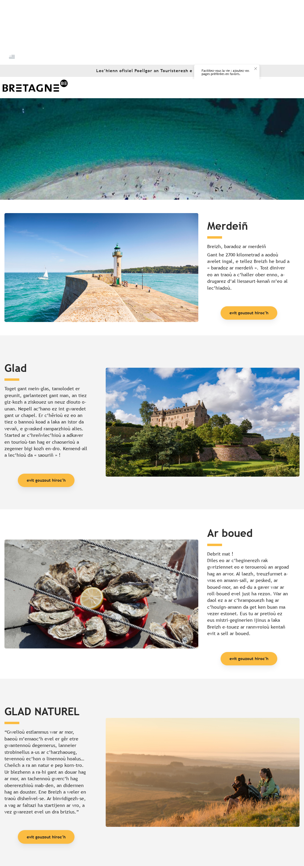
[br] (12, 57)
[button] (12, 57)
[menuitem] (35, 87)
